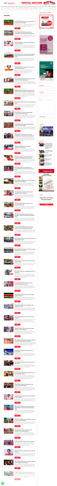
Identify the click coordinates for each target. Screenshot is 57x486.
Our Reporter (17, 20)
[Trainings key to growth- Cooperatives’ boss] (41, 160)
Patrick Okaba (17, 303)
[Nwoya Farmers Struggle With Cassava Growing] (41, 156)
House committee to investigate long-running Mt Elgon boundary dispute (45, 134)
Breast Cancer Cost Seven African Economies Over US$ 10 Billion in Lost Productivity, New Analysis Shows (25, 407)
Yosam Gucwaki (17, 212)
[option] (46, 131)
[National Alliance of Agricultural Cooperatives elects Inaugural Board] (41, 164)
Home (5, 12)
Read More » (17, 28)
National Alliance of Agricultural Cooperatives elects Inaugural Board (48, 163)
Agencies (16, 41)
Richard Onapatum (17, 111)
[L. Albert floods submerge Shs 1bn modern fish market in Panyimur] (41, 151)
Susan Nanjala (17, 30)
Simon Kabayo (17, 190)
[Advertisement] (46, 106)
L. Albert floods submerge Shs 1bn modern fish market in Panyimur (49, 151)
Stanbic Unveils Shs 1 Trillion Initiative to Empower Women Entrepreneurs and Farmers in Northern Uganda (25, 55)
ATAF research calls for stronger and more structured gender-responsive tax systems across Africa (24, 168)
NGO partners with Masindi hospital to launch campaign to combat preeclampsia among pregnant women (25, 215)
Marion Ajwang (17, 155)
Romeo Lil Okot (17, 281)
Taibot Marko (17, 100)
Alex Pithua (16, 371)
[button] (2, 483)
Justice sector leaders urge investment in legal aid (25, 441)
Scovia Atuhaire (17, 470)
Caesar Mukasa (17, 225)
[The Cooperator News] (9, 3)
